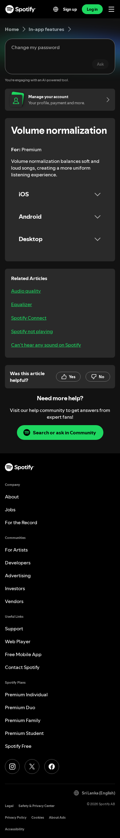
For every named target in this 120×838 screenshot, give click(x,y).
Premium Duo (20, 707)
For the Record (21, 522)
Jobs (10, 509)
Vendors (14, 601)
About (12, 496)
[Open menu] (111, 9)
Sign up (70, 9)
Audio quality (26, 290)
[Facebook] (51, 766)
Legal (9, 806)
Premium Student (24, 733)
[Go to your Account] (106, 99)
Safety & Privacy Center (36, 806)
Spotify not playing (32, 331)
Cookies (37, 817)
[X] (32, 766)
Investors (15, 588)
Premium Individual (26, 694)
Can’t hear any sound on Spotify (46, 344)
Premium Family (23, 720)
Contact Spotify (22, 667)
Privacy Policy (15, 817)
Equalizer (21, 304)
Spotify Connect (28, 317)
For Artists (16, 549)
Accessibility (14, 829)
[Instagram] (12, 766)
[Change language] (55, 9)
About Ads (57, 817)
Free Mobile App (23, 654)
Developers (17, 562)
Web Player (17, 641)
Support (14, 628)
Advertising (18, 575)
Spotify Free (18, 746)
